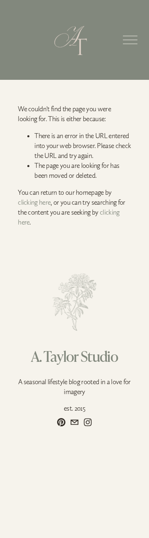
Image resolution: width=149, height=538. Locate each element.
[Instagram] (88, 422)
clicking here (34, 202)
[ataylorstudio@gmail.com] (74, 422)
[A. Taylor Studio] (61, 422)
